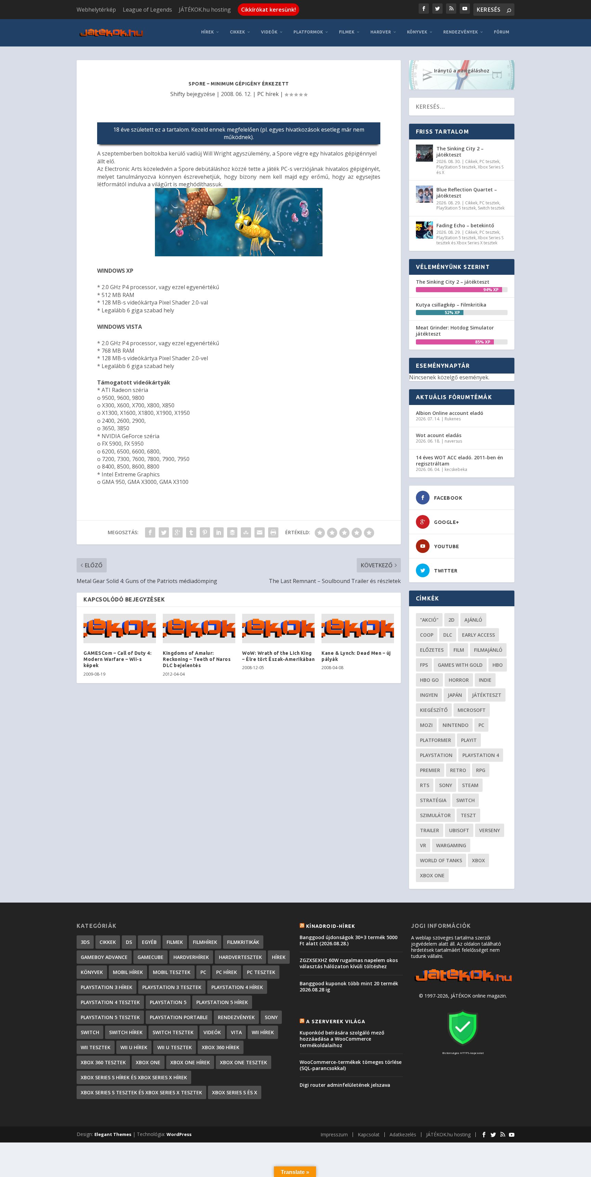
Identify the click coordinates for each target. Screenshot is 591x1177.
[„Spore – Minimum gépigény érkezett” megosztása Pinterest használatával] (205, 532)
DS (129, 942)
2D (451, 620)
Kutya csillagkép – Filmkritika (451, 304)
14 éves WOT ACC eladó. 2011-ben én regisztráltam (459, 460)
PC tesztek (489, 161)
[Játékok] (463, 981)
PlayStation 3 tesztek (171, 987)
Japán (455, 695)
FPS (424, 665)
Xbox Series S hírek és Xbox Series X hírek (134, 1077)
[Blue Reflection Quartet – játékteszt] (424, 194)
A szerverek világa (335, 1021)
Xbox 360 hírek (220, 1047)
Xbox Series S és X (234, 1092)
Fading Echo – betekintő (465, 225)
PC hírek (268, 94)
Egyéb (149, 942)
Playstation (436, 755)
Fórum (501, 32)
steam (470, 785)
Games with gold (460, 665)
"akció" (429, 620)
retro (458, 770)
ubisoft (459, 830)
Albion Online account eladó (449, 413)
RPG (480, 770)
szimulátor (435, 815)
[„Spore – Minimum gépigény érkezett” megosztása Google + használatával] (177, 532)
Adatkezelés (403, 1134)
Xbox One (432, 875)
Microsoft (472, 710)
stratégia (433, 800)
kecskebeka (456, 469)
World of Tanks (441, 860)
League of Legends (147, 9)
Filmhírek (205, 942)
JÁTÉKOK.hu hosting (205, 9)
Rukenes (453, 419)
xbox (478, 860)
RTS (424, 785)
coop (426, 635)
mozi (426, 725)
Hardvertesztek (240, 957)
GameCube (150, 957)
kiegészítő (434, 710)
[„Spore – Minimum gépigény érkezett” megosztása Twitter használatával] (164, 532)
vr (423, 845)
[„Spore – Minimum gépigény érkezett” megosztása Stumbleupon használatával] (246, 532)
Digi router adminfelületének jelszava (345, 1085)
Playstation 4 (480, 755)
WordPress (179, 1134)
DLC (447, 635)
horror (459, 680)
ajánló (473, 620)
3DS (85, 942)
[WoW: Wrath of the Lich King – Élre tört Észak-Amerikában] (278, 628)
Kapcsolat (369, 1134)
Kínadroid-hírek (330, 926)
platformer (435, 740)
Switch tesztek (491, 208)
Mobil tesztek (172, 972)
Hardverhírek (191, 957)
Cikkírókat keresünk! (268, 9)
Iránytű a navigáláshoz (461, 70)
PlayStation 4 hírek (237, 987)
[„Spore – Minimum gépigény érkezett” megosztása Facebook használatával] (150, 532)
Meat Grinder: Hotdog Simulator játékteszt (455, 330)
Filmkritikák (243, 942)
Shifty (177, 94)
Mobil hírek (128, 972)
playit (469, 740)
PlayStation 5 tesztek (456, 167)
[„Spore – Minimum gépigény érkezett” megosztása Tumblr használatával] (191, 532)
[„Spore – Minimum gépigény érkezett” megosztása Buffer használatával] (232, 532)
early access (478, 635)
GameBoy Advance (104, 957)
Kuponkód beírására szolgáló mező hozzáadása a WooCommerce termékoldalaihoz (342, 1038)
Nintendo (456, 725)
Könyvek (417, 32)
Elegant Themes (112, 1134)
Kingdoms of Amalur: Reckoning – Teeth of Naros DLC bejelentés (197, 659)
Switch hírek (126, 1032)
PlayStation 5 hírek (222, 1002)
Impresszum (334, 1134)
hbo (497, 665)
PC (481, 725)
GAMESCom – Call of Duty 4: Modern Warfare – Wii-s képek (117, 659)
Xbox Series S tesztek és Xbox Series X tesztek (469, 240)
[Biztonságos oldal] (462, 1046)
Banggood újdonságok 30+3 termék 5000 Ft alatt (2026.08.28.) (348, 940)
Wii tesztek (95, 1047)
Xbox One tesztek (243, 1062)
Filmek (346, 32)
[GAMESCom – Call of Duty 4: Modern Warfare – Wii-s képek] (119, 628)
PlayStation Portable (179, 1017)
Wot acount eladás (438, 435)
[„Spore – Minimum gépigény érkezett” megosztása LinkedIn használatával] (218, 532)
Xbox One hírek (190, 1062)
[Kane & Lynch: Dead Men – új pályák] (357, 628)
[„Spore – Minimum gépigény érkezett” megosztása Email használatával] (259, 532)
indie (485, 680)
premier (430, 770)
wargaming (451, 845)
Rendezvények (460, 32)
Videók (269, 32)
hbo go (429, 680)
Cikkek (237, 32)
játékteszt (486, 695)
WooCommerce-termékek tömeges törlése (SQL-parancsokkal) (351, 1065)
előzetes (432, 650)
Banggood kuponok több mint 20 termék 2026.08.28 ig (349, 986)
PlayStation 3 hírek (106, 987)
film (459, 650)
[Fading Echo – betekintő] (424, 230)
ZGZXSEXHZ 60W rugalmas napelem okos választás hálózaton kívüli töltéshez (349, 963)
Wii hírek (263, 1032)
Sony (445, 785)
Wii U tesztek (174, 1047)
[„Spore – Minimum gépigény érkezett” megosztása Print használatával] (273, 532)
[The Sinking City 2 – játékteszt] (424, 153)
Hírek (207, 32)
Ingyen (429, 695)
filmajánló (488, 650)
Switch (465, 800)
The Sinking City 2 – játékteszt (460, 151)
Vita (236, 1032)
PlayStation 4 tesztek (110, 1002)
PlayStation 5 (168, 1002)
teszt (468, 815)
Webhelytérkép (96, 9)
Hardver (380, 32)
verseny (489, 830)
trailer (429, 830)
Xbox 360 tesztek (103, 1062)
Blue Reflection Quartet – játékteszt (466, 192)
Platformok (308, 32)
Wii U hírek (133, 1047)
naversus (453, 441)
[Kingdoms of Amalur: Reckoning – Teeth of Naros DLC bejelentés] (199, 628)
